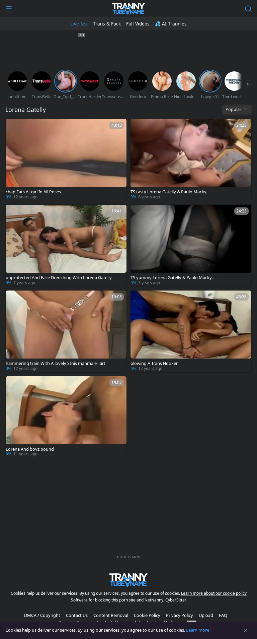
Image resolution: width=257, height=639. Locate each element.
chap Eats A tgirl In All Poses (33, 192)
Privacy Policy (179, 615)
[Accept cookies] (246, 630)
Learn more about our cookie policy (214, 593)
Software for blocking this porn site (104, 600)
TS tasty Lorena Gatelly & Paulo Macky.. (169, 192)
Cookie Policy (147, 615)
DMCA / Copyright (42, 615)
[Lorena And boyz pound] (66, 417)
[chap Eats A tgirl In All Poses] (66, 160)
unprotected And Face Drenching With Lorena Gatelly (59, 277)
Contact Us (77, 615)
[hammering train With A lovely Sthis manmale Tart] (66, 331)
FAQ (223, 615)
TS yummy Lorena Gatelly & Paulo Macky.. (172, 277)
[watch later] (13, 127)
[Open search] (248, 9)
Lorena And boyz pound (30, 449)
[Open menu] (9, 9)
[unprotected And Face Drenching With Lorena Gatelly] (66, 245)
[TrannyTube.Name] (128, 8)
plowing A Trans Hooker (154, 363)
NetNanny (154, 600)
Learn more (197, 630)
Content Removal (110, 615)
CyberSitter (175, 600)
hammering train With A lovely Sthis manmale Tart (55, 363)
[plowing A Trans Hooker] (191, 331)
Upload (206, 615)
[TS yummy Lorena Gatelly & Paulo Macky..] (191, 245)
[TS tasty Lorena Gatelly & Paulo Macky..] (191, 160)
